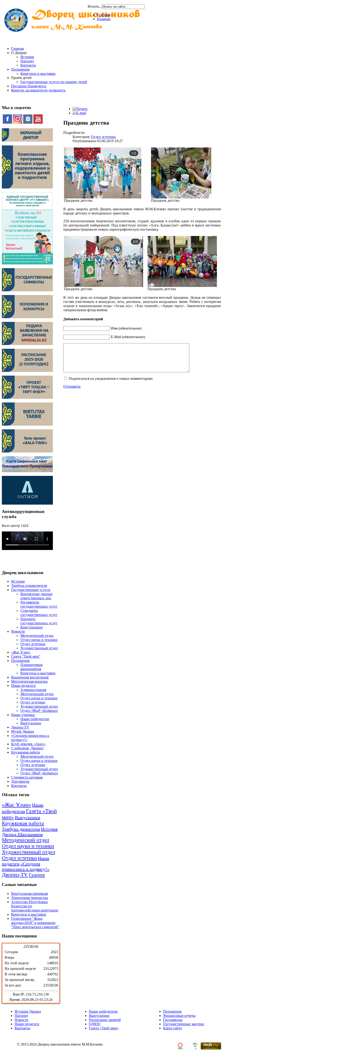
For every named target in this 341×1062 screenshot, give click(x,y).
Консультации (31, 627)
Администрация (33, 690)
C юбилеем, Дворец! (27, 748)
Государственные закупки (183, 1024)
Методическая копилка (29, 681)
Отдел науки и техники (39, 640)
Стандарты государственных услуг (39, 613)
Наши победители (34, 719)
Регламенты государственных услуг (39, 604)
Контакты (28, 65)
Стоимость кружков (27, 777)
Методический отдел (37, 636)
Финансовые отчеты (179, 1016)
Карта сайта (172, 1028)
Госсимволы (173, 1020)
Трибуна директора (21, 829)
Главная (17, 48)
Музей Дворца (22, 731)
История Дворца (28, 1011)
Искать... (95, 6)
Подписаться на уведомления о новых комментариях (111, 378)
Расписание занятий (105, 1020)
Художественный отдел (39, 648)
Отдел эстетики (32, 644)
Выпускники (30, 723)
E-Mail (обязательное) (128, 337)
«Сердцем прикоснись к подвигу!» (25, 866)
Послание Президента (28, 86)
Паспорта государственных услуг (39, 621)
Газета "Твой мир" (25, 656)
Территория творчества (29, 898)
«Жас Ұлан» (21, 652)
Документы (20, 781)
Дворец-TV (20, 727)
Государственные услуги (30, 590)
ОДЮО (94, 1024)
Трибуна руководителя (29, 586)
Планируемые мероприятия (31, 667)
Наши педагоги (23, 686)
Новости (18, 631)
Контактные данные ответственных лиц (36, 596)
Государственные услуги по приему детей (53, 82)
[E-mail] (79, 113)
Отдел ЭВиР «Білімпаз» (39, 711)
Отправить (71, 386)
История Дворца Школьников (30, 831)
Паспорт (27, 61)
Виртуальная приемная (29, 893)
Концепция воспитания (29, 677)
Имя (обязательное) (126, 328)
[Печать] (80, 109)
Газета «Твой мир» (104, 1028)
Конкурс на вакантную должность (38, 90)
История (27, 57)
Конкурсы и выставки (37, 73)
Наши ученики (23, 715)
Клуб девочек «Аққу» (28, 744)
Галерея (37, 875)
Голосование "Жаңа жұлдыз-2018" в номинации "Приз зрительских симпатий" (35, 923)
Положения (20, 69)
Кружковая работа (25, 752)
